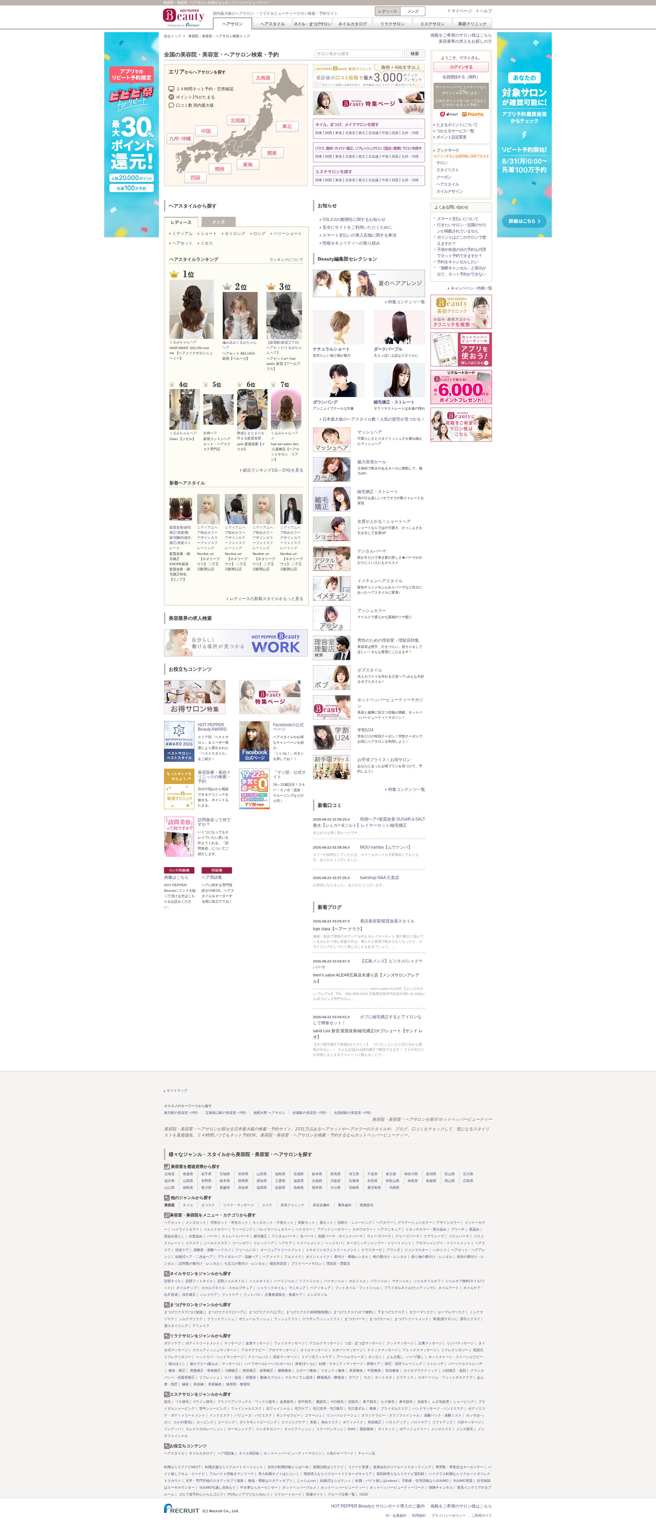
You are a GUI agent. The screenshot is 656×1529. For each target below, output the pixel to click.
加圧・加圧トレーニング (403, 1364)
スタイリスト (447, 170)
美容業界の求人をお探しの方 (465, 41)
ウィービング (242, 1229)
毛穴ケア (301, 1408)
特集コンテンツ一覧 (406, 302)
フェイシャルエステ (246, 1408)
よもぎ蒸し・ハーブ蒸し (405, 1357)
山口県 (169, 1187)
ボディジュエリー (413, 1429)
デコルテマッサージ (324, 1343)
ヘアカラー (384, 1222)
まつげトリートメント (411, 1319)
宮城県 (225, 1174)
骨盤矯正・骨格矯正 (205, 1370)
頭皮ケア (182, 1250)
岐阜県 (225, 1181)
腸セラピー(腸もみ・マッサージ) (215, 1364)
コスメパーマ (459, 1236)
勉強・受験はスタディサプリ (270, 1481)
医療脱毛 (366, 1205)
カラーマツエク (421, 1312)
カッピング (205, 1422)
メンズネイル (317, 1295)
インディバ (172, 1429)
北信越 (373, 133)
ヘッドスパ (333, 1243)
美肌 (313, 1422)
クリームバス (245, 1250)
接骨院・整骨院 (238, 1384)
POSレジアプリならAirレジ (249, 1494)
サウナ (354, 1377)
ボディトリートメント (203, 1343)
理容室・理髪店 (338, 1263)
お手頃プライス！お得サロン (384, 759)
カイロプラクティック (421, 1370)
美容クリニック (472, 23)
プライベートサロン (306, 1263)
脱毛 (167, 1402)
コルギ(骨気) (182, 1422)
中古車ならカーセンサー (259, 1487)
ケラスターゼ (371, 1250)
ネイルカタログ (352, 23)
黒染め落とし (174, 1236)
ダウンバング (325, 402)
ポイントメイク (318, 1257)
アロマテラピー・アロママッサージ (268, 1350)
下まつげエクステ (391, 1312)
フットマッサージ (400, 1343)
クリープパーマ (407, 1236)
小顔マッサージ (469, 1422)
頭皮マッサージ (285, 1357)
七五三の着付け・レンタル (244, 1263)
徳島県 (188, 1187)
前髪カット (306, 1222)
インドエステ (219, 1415)
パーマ (212, 1236)
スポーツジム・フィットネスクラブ (445, 1377)
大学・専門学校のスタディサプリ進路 (215, 1481)
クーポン (443, 177)
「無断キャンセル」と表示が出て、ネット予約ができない (461, 271)
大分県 (335, 1187)
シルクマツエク (191, 1319)
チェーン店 (366, 1453)
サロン (442, 162)
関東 (318, 133)
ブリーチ (458, 1229)
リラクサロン (392, 23)
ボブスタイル (369, 670)
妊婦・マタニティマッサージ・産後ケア (349, 1364)
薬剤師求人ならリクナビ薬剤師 (400, 1474)
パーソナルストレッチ (465, 1364)
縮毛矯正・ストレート (394, 402)
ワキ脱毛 (182, 1402)
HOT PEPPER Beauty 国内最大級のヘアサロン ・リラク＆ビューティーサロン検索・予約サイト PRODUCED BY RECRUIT (184, 17)
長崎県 (298, 1187)
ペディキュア (320, 1288)
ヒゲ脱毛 (388, 1402)
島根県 (431, 1181)
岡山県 (450, 1181)
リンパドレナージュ (341, 1415)
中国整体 (374, 1370)
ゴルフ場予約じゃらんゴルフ (201, 1494)
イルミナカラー (216, 1229)
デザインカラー (448, 1222)
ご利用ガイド (482, 1515)
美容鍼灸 (215, 1384)
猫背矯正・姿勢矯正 (258, 1370)
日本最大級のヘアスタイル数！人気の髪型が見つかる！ (374, 419)
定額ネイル (172, 1281)
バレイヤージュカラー (274, 1229)
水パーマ (307, 1236)
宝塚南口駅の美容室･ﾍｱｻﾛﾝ (225, 1113)
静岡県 (243, 1181)
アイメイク (200, 1326)
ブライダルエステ (394, 1408)
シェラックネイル (270, 1288)
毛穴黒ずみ (356, 1408)
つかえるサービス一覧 (455, 131)
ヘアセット (182, 243)
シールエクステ (216, 1243)
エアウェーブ (434, 1236)
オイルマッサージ (314, 1350)
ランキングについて (286, 259)
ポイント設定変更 (451, 137)
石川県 (468, 1174)
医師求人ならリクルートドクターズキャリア (338, 1474)
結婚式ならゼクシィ (335, 1481)
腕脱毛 (321, 1402)
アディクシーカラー (332, 1229)
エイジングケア (293, 1422)
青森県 (188, 1174)
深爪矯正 (189, 1295)
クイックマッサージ (382, 1350)
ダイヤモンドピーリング (258, 1422)
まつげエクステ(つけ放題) (184, 1312)
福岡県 (262, 1187)
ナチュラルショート (331, 349)
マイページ (461, 11)
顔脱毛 (353, 1402)
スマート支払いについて (457, 218)
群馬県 (335, 1174)
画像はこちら (176, 877)
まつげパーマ (354, 1319)
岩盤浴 (251, 1377)
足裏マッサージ (430, 1343)
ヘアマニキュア (389, 1229)
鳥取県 (413, 1181)
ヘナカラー (304, 1229)
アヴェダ (393, 1250)
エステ (267, 1205)
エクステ (192, 1243)
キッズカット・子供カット (272, 1222)
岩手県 (206, 1174)
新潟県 (431, 1174)
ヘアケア (285, 1243)
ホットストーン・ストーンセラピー (455, 1357)
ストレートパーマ (235, 1236)
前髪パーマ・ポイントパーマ (340, 1236)
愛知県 (262, 1181)
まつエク (208, 1205)
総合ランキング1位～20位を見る (273, 470)
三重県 (280, 1181)
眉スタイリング (176, 1326)
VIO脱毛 (337, 1402)
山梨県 (188, 1181)
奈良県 (372, 1181)
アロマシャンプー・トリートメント (443, 1243)
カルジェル (357, 1281)
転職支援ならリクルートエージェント (234, 1467)
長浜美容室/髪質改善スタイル (387, 921)
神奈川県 (411, 1174)
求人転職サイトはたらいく (278, 1474)
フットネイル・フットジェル (357, 1288)
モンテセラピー (288, 1415)
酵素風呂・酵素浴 (330, 1377)
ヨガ (367, 1377)
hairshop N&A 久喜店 (379, 877)
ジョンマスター (416, 1250)
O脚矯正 (231, 1370)
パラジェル (378, 1281)
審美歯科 (345, 1205)
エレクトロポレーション (204, 1429)
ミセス (207, 243)
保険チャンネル (441, 1487)
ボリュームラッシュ (254, 1319)
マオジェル (400, 1281)
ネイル (188, 1205)
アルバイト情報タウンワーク (231, 1474)
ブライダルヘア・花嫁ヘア (237, 1257)
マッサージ (232, 1343)
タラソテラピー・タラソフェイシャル (390, 1415)
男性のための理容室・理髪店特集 (388, 640)
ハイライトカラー (185, 1229)
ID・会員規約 (396, 1515)
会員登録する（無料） (461, 77)
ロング (259, 233)
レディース (387, 11)
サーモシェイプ (239, 1429)
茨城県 (298, 1174)
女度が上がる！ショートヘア (384, 521)
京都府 (317, 1181)
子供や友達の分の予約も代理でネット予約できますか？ (461, 252)
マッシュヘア (369, 432)
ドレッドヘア (264, 1243)
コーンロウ (240, 1243)
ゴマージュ (313, 1415)
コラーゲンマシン (329, 1429)
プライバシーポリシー (449, 1515)
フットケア (230, 1295)
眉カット (326, 1222)
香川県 (206, 1187)
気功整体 (392, 1370)
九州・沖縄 (410, 133)
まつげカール (379, 1319)
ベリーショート (287, 233)
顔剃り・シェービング (355, 1222)
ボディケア (172, 1343)
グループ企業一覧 (341, 1494)
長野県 (206, 1181)
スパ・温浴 (232, 1377)
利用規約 (419, 1515)
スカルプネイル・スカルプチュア (226, 1288)
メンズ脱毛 (464, 1429)
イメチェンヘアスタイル (379, 581)
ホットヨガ (383, 1377)
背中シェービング (213, 1408)
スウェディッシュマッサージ (214, 1350)
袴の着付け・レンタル (390, 1257)
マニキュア (297, 1288)
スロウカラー (362, 1229)
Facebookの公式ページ (288, 727)
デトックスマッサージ (419, 1350)
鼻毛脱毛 (406, 1402)
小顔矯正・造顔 (454, 1370)
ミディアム (182, 233)
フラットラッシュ (220, 1319)
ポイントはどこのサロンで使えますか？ (461, 240)
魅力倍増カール (371, 462)
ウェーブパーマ (379, 1236)
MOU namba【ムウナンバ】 (386, 847)
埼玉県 (354, 1174)
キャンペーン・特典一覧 (471, 288)
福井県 (169, 1181)
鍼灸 (185, 1384)
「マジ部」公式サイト (289, 774)
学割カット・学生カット (229, 1222)
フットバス (251, 1295)
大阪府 (335, 1181)
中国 (385, 133)
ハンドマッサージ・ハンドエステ (438, 1408)
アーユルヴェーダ (350, 1357)
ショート (209, 233)
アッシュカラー (371, 610)
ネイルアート (448, 1288)
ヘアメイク (271, 1257)
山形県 (262, 1174)
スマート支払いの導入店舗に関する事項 (359, 235)
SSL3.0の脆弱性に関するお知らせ (354, 219)
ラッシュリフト (286, 1319)
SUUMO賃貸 (463, 1481)
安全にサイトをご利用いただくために (357, 227)
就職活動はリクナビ (328, 1467)
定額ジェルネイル (231, 1281)
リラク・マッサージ (238, 1205)
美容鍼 (198, 1384)
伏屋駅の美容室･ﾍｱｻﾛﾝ (309, 1113)
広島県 (468, 1181)
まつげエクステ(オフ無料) (353, 1312)
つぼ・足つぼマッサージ (363, 1343)
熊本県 (317, 1187)
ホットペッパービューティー (343, 1487)
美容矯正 (374, 1422)
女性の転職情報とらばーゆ (288, 1467)
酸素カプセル (270, 1377)
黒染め (474, 1229)
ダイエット (386, 1429)
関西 (328, 133)
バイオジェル (334, 1281)
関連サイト (314, 1494)
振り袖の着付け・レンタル (431, 1257)
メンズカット (196, 1222)
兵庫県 (354, 1181)
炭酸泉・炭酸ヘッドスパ (212, 1250)
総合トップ (172, 36)
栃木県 (317, 1174)
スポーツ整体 (306, 1370)
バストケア (419, 1422)
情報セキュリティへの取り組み (351, 243)
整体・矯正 (177, 1370)
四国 (395, 133)
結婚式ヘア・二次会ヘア (194, 1257)
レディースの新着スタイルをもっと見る (266, 598)
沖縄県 (394, 1187)
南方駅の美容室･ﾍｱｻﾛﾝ (181, 1113)
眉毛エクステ (470, 1319)
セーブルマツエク (451, 1312)
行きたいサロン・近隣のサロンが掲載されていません (461, 228)
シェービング (463, 1402)
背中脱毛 (305, 1402)
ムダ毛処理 (440, 1402)
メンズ (413, 11)
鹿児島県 (374, 1187)
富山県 (450, 1174)
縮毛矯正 (260, 1236)
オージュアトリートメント (280, 1250)
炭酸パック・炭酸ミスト (443, 1415)
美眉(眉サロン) (444, 1319)
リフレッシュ (209, 1377)
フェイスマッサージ (289, 1343)
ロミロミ (375, 1357)
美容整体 (356, 1370)
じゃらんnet (306, 1481)
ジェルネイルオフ (427, 1281)
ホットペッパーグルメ (299, 1487)
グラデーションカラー (415, 1222)
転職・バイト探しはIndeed (376, 1481)
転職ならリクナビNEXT (182, 1467)
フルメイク (292, 1257)
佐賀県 (280, 1187)
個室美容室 (278, 1263)
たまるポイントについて (457, 124)
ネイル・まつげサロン (312, 23)
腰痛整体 (284, 1370)
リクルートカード (288, 1494)
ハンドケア (208, 1295)
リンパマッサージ (460, 1343)
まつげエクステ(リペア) (226, 1312)
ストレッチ (435, 1364)
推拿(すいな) (304, 1364)
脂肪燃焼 (366, 1429)
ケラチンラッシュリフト (321, 1319)
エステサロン (432, 23)
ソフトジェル (309, 1281)
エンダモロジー (268, 1429)
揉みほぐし (177, 1364)
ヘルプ (486, 11)
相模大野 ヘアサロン (269, 1113)
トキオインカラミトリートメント (331, 1250)
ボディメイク (353, 1422)
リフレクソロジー (454, 1350)
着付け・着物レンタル (351, 1257)
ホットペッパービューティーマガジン (293, 1453)
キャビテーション (298, 1429)
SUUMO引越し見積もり (217, 1487)
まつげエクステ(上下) (265, 1312)
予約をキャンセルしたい (457, 262)
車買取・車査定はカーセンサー (459, 1467)
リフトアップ (442, 1422)
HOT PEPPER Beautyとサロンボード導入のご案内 (378, 1506)
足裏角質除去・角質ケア (283, 1295)
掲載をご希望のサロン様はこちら (461, 35)
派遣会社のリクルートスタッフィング (402, 1467)
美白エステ (329, 1422)
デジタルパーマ (371, 551)
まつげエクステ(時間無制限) (307, 1312)
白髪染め (196, 1236)
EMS (351, 1429)
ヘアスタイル (272, 23)
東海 (338, 133)
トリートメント (308, 1243)
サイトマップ (177, 1090)
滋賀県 (298, 1181)
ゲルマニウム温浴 (299, 1377)
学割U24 (365, 730)
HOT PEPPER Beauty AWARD (212, 727)
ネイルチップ (186, 1288)
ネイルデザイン (449, 191)
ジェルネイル (259, 1281)
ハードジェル (284, 1281)
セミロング (235, 233)
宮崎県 (354, 1187)
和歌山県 (392, 1181)
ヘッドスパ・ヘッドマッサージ (220, 1357)
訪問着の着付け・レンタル (199, 1263)
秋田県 (243, 1174)
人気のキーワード (340, 1453)
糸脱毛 (422, 1402)
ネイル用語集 (249, 1453)
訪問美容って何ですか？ (214, 822)
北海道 (350, 133)
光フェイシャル (278, 1408)
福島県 (280, 1174)
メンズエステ (441, 1429)
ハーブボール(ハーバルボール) (267, 1364)
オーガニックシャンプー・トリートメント (378, 1243)
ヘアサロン (232, 23)
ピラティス (404, 1377)
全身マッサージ (258, 1343)
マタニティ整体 (333, 1370)
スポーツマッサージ (347, 1350)
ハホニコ (440, 1250)
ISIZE (363, 1494)
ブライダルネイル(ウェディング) (409, 1288)
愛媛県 (225, 1187)
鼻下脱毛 (370, 1402)
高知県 (243, 1187)
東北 (361, 133)
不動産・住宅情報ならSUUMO (425, 1481)
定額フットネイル (199, 1281)
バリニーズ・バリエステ (253, 1415)
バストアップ (396, 1422)
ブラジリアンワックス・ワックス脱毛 (246, 1402)
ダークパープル (388, 349)
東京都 (391, 1174)
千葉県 (372, 1174)
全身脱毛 (286, 1402)
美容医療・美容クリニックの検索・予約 (214, 777)
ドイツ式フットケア (316, 1357)
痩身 (372, 1408)
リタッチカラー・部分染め (426, 1229)
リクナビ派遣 (358, 1467)
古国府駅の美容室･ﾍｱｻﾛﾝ (352, 1113)
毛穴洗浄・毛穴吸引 (328, 1408)
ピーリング (226, 1422)
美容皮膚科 (321, 1205)
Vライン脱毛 (203, 1402)
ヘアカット (172, 1222)
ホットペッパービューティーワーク (397, 1487)
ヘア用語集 (212, 877)
